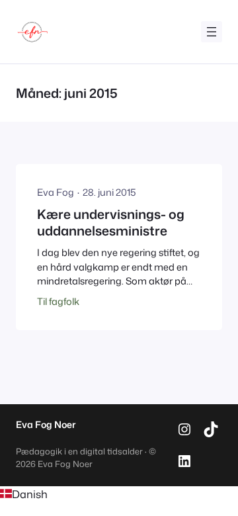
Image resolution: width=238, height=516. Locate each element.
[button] (119, 494)
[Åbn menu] (211, 31)
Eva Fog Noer (46, 424)
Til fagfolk (58, 301)
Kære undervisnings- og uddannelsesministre (110, 222)
